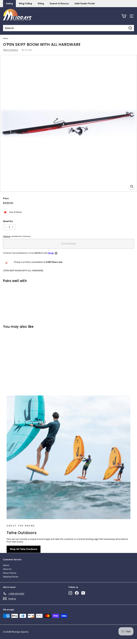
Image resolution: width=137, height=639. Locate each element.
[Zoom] (131, 186)
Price (6, 198)
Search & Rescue (59, 3)
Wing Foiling (25, 3)
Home (5, 38)
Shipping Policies (10, 576)
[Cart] (124, 16)
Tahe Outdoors (10, 49)
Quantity (8, 221)
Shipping (6, 236)
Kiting (41, 3)
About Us (7, 569)
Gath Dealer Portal (85, 3)
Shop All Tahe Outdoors (23, 549)
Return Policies (9, 573)
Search (6, 565)
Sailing (9, 3)
